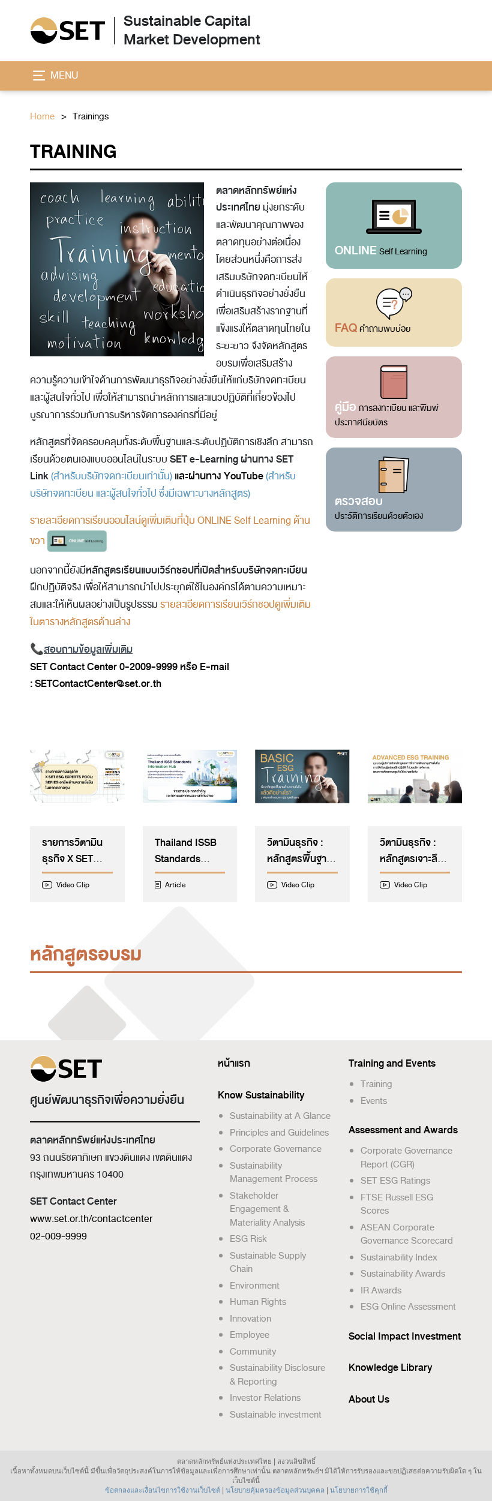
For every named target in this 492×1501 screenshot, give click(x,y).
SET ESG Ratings (395, 1180)
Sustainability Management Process (273, 1172)
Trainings (91, 117)
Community (253, 1351)
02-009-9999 (58, 1236)
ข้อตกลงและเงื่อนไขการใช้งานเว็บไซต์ (162, 1490)
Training (376, 1084)
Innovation (250, 1318)
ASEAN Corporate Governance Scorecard (407, 1234)
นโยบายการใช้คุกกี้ (359, 1490)
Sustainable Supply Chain (268, 1262)
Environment (255, 1285)
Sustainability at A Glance (280, 1116)
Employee (249, 1335)
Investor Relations (265, 1398)
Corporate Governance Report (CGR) (406, 1157)
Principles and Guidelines (279, 1132)
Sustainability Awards (403, 1273)
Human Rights (258, 1302)
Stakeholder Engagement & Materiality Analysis (267, 1209)
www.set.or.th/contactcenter (91, 1219)
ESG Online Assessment (408, 1306)
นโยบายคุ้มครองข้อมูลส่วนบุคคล (275, 1490)
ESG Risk (248, 1239)
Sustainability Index (399, 1257)
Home (42, 117)
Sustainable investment (276, 1414)
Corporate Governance (276, 1149)
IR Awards (381, 1290)
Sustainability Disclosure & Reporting (277, 1375)
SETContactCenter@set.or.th (98, 684)
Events (374, 1101)
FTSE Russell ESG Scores (397, 1204)
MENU (63, 75)
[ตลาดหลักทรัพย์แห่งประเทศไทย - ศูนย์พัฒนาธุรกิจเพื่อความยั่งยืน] (67, 31)
